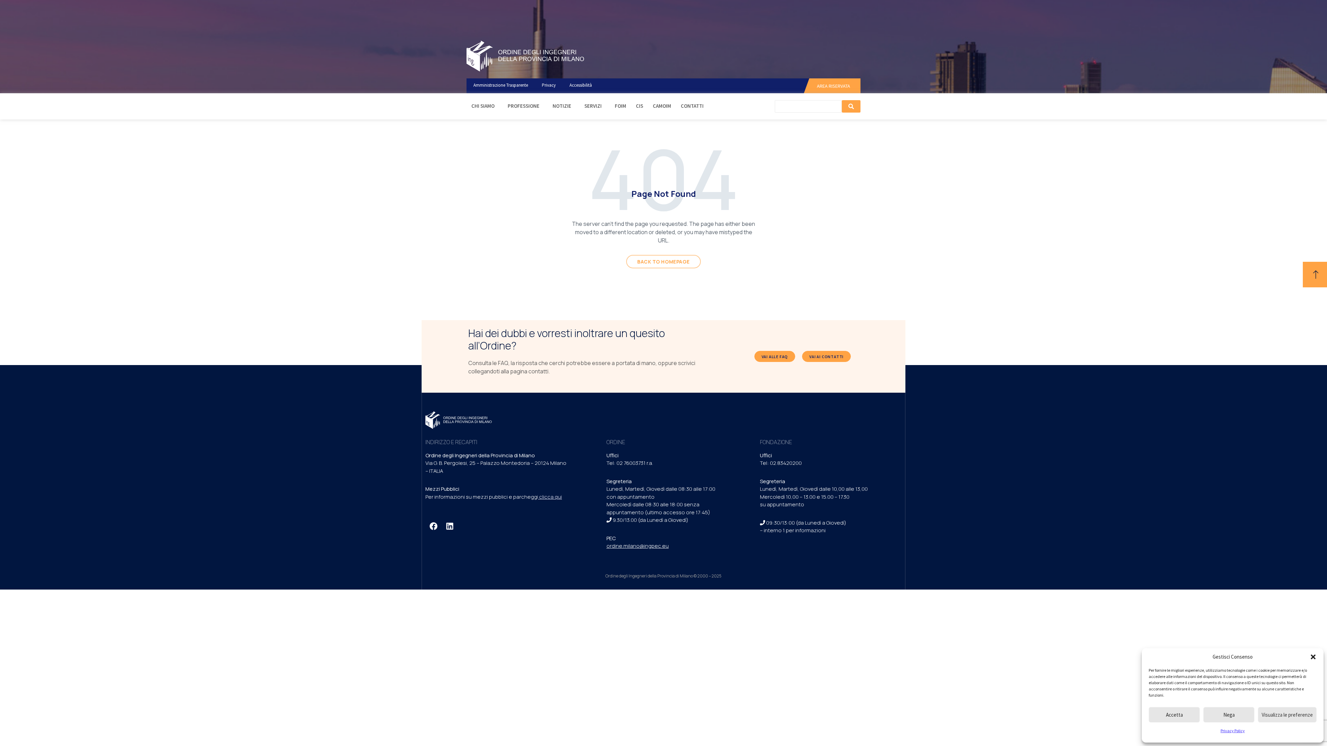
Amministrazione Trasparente (500, 85)
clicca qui (550, 496)
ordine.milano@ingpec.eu (637, 545)
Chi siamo (483, 106)
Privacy (549, 85)
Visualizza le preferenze (1287, 714)
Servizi (593, 106)
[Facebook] (433, 526)
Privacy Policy (1233, 730)
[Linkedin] (450, 526)
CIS (639, 106)
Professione (523, 106)
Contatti (692, 106)
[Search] (851, 106)
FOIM (620, 106)
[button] (1313, 656)
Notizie (562, 106)
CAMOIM (662, 106)
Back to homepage (663, 261)
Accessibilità (581, 85)
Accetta (1174, 714)
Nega (1229, 714)
